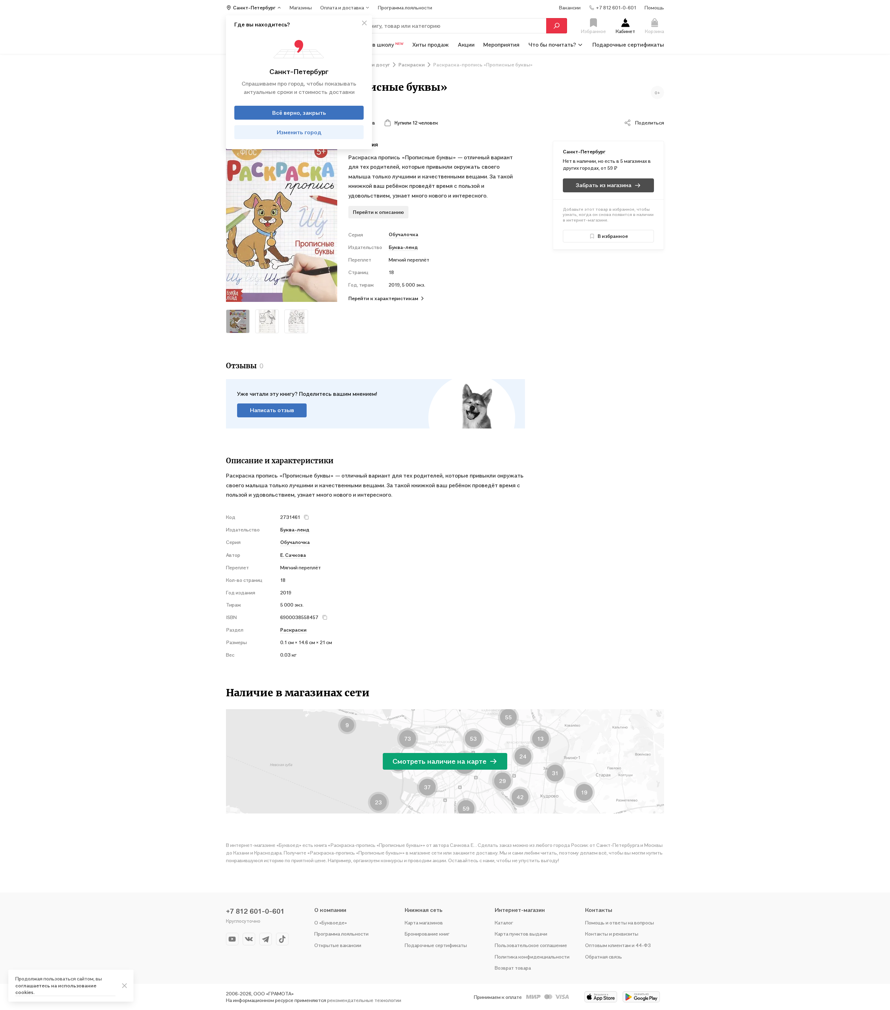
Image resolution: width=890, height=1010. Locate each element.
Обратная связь (603, 957)
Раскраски (293, 630)
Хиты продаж (430, 44)
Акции (466, 44)
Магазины (301, 7)
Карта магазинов (424, 922)
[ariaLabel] (124, 986)
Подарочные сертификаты (628, 44)
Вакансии (570, 7)
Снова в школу (379, 44)
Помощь (654, 7)
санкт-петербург (584, 151)
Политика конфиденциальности (532, 957)
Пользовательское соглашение (531, 945)
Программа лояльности (341, 934)
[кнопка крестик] (364, 23)
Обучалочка (403, 234)
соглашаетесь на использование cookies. (55, 989)
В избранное (613, 236)
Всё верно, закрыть (299, 112)
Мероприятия (501, 44)
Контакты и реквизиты (611, 934)
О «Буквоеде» (330, 922)
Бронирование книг (427, 934)
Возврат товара (513, 968)
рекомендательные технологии (364, 1000)
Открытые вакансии (337, 945)
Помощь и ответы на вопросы (619, 922)
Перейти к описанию (378, 212)
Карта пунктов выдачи (521, 934)
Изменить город (299, 132)
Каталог (504, 922)
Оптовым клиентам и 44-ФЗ (618, 945)
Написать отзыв (272, 410)
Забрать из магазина (603, 185)
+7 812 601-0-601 (255, 911)
